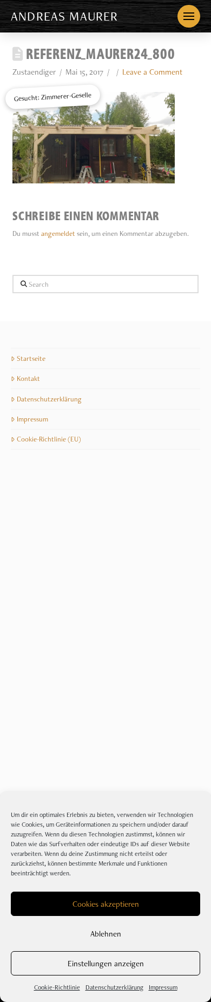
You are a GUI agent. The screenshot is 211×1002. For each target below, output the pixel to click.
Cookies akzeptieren (105, 904)
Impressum (163, 987)
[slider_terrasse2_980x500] (152, 587)
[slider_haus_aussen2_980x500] (58, 587)
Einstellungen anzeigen (106, 963)
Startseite (31, 358)
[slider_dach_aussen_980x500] (152, 660)
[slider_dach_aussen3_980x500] (58, 660)
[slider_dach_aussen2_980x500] (58, 732)
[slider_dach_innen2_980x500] (58, 515)
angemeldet (58, 233)
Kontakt (28, 378)
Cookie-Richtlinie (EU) (49, 439)
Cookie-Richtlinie (57, 987)
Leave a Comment (152, 72)
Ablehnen (105, 933)
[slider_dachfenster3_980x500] (152, 515)
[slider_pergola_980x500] (152, 732)
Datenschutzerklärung (114, 987)
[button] (188, 16)
